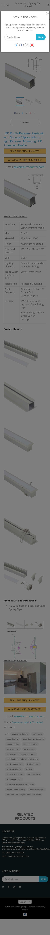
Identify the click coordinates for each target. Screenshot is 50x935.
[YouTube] (32, 45)
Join (40, 37)
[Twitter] (16, 45)
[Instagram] (27, 45)
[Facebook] (21, 45)
